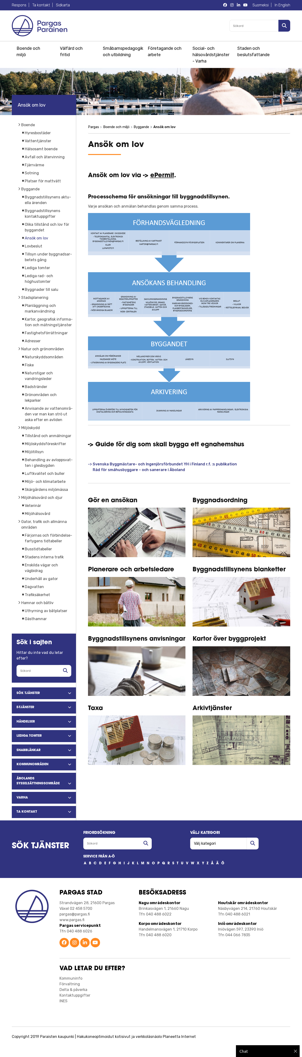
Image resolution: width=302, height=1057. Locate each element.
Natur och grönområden (42, 349)
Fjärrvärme (34, 165)
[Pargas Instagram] (232, 5)
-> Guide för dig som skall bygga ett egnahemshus (166, 445)
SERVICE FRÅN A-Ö (99, 856)
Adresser (33, 341)
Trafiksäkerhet (37, 595)
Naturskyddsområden (44, 357)
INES (63, 1001)
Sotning (32, 173)
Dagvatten (34, 587)
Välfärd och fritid (71, 51)
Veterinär (33, 505)
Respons (19, 5)
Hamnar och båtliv (37, 603)
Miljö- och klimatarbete (45, 481)
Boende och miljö (28, 51)
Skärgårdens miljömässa (46, 489)
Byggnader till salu (41, 289)
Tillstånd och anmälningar (48, 436)
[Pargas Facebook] (225, 5)
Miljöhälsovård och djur (42, 497)
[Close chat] (295, 1051)
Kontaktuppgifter (74, 995)
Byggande (30, 189)
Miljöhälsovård (37, 513)
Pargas (93, 127)
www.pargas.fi (71, 920)
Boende (28, 125)
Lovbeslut (33, 246)
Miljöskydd (30, 428)
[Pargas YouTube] (245, 5)
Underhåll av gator (41, 579)
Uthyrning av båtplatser (46, 611)
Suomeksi (260, 5)
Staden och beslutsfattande (253, 51)
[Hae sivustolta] (65, 671)
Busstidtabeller (38, 549)
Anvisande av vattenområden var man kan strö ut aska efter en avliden (49, 414)
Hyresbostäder (38, 133)
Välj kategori (205, 833)
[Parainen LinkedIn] (85, 943)
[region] (268, 1051)
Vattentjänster (38, 141)
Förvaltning (69, 984)
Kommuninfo (70, 978)
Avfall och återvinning (45, 157)
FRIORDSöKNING (99, 833)
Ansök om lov (36, 238)
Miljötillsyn (34, 452)
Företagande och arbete (164, 51)
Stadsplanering (34, 297)
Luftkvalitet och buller (45, 473)
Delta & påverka (73, 989)
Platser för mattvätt (43, 181)
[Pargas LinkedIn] (238, 5)
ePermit (162, 175)
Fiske (29, 365)
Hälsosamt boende (41, 149)
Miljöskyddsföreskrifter (45, 444)
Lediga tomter (37, 268)
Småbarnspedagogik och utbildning (122, 51)
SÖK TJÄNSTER (40, 846)
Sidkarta (63, 5)
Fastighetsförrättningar (46, 333)
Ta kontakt (41, 5)
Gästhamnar (36, 619)
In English (282, 5)
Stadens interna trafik (44, 557)
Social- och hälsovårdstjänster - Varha (211, 55)
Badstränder (36, 386)
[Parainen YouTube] (95, 943)
